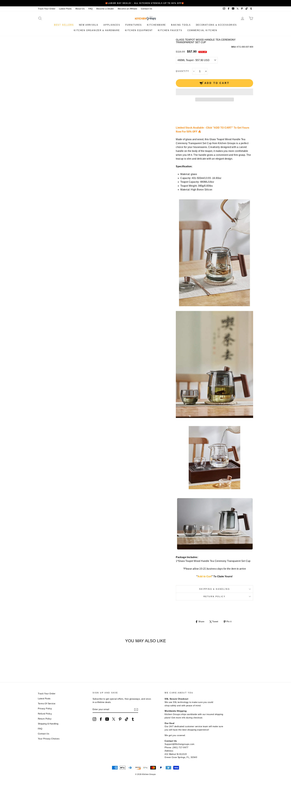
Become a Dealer (105, 9)
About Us (80, 9)
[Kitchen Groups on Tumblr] (133, 719)
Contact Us (146, 9)
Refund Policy (45, 714)
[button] (214, 92)
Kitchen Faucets (170, 30)
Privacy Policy (45, 708)
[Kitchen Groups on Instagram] (94, 719)
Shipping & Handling (214, 589)
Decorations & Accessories (216, 25)
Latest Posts (65, 9)
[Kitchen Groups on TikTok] (126, 719)
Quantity (182, 71)
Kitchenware (156, 25)
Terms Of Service (46, 703)
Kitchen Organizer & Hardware (97, 30)
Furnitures (133, 25)
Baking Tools (181, 25)
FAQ (90, 9)
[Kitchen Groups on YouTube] (107, 719)
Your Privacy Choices (48, 739)
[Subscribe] (136, 710)
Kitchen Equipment (139, 30)
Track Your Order (46, 9)
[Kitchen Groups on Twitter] (113, 719)
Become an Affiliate (127, 9)
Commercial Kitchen (202, 30)
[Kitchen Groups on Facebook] (101, 719)
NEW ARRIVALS (88, 25)
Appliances (112, 25)
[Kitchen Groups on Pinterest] (120, 719)
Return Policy (215, 596)
